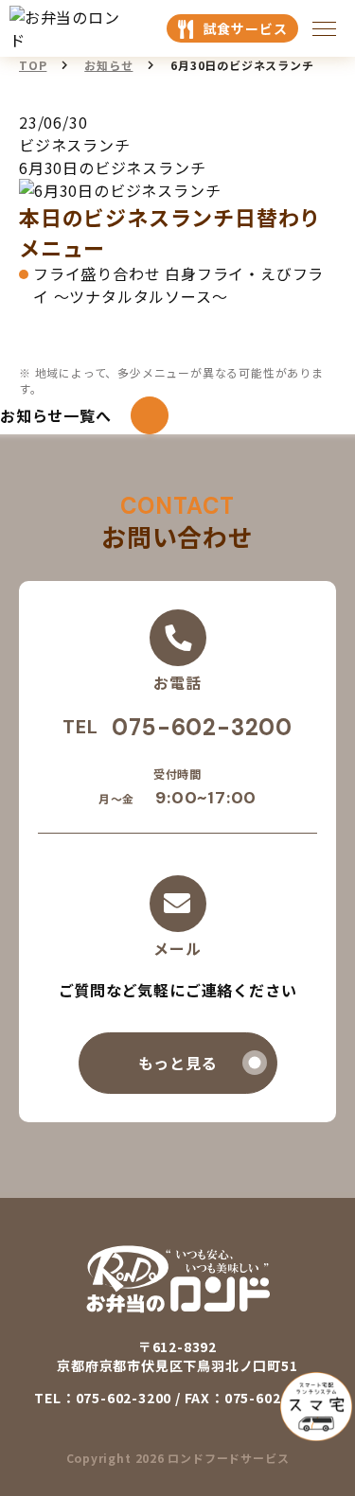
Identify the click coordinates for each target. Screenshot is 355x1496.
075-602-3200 (202, 727)
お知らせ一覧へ (56, 415)
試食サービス (246, 28)
